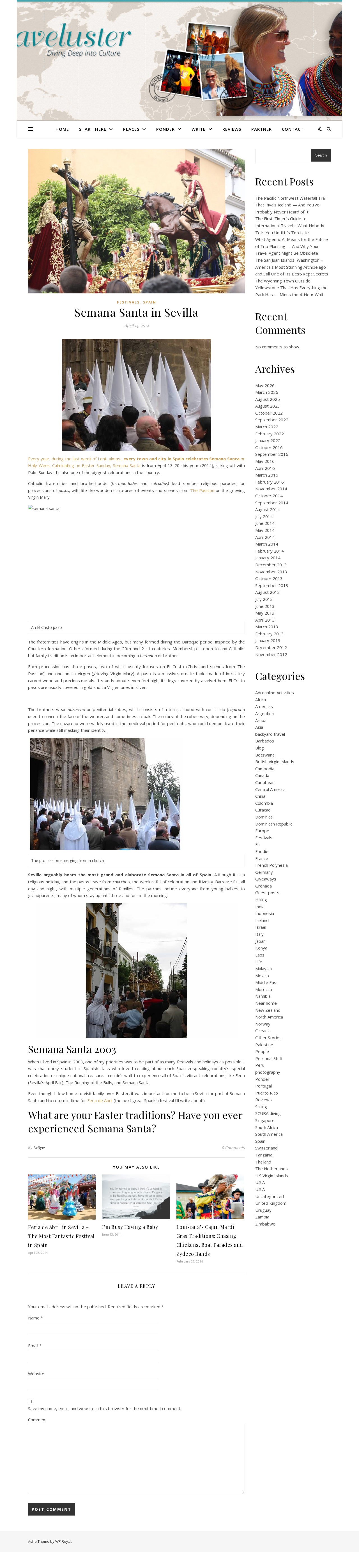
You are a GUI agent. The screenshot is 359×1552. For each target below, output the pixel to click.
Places (131, 129)
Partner (261, 129)
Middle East (266, 982)
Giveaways (265, 879)
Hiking (261, 899)
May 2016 (265, 461)
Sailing (261, 1106)
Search (321, 155)
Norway (262, 1024)
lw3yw (39, 1147)
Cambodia (264, 768)
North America (269, 1017)
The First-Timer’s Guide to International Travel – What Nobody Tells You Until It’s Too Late (289, 225)
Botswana (265, 755)
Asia (259, 727)
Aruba (260, 720)
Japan (260, 941)
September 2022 (271, 419)
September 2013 (271, 585)
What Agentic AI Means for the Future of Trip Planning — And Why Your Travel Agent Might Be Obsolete (291, 246)
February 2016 (269, 482)
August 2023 (267, 406)
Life (258, 961)
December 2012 (271, 647)
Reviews (231, 129)
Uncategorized (269, 1196)
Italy (259, 934)
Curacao (263, 810)
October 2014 (269, 495)
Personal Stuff (268, 1058)
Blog (259, 748)
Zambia (262, 1217)
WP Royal (63, 1541)
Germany (264, 872)
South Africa (266, 1127)
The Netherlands (271, 1168)
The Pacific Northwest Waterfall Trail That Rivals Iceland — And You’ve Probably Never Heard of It (290, 205)
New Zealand (267, 1010)
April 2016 (265, 468)
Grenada (263, 886)
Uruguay (263, 1210)
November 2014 (271, 488)
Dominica (264, 817)
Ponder (165, 129)
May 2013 (265, 613)
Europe (262, 830)
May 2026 (265, 385)
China (260, 796)
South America (269, 1134)
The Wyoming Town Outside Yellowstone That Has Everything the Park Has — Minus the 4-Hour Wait (291, 287)
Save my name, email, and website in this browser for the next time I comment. (104, 1408)
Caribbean (265, 782)
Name (35, 1318)
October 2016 (269, 447)
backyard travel (270, 734)
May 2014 (265, 530)
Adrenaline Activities (274, 692)
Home (62, 129)
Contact (293, 129)
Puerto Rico (266, 1093)
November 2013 (271, 571)
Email (35, 1345)
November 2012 (271, 654)
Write (199, 129)
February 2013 (269, 633)
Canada (262, 775)
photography (267, 1072)
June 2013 (265, 606)
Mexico (262, 975)
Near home (266, 1003)
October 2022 (269, 413)
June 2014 (265, 523)
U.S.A (260, 1182)
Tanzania (263, 1155)
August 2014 (267, 509)
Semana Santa (127, 465)
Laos (259, 955)
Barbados (264, 741)
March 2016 (266, 475)
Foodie (261, 851)
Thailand (263, 1162)
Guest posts (267, 892)
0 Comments (233, 1147)
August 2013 (267, 592)
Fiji (257, 844)
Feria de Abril (99, 1100)
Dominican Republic (273, 824)
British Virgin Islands (274, 761)
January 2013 (267, 640)
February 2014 (269, 551)
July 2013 (264, 599)
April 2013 (265, 620)
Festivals (128, 302)
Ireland (262, 920)
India (259, 906)
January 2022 (267, 440)
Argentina (264, 713)
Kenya (261, 948)
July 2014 (264, 516)
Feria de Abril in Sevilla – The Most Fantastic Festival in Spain (61, 1236)
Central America (270, 789)
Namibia (263, 996)
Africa (260, 699)
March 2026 (266, 392)
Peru (259, 1065)
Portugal (263, 1086)
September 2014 (271, 502)
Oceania (263, 1030)
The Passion (202, 490)
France (261, 858)
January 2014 (267, 557)
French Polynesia (271, 865)
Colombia (264, 803)
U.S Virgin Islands (271, 1175)
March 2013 (266, 626)
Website (36, 1373)
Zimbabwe (265, 1224)
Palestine (264, 1044)
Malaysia (263, 968)
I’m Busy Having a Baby (130, 1227)
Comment (37, 1419)
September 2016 (271, 454)
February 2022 (269, 433)
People (262, 1051)
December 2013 (271, 564)
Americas (264, 706)
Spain (149, 302)
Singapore (265, 1120)
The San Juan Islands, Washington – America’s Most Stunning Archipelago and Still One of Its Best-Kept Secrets (291, 267)
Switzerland (266, 1148)
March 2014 (266, 544)
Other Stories (268, 1037)
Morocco (263, 989)
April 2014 (265, 537)
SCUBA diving (268, 1113)
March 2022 (266, 426)
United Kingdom (270, 1203)
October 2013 (269, 578)
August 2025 (267, 399)
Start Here (92, 129)
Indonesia (264, 913)
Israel (260, 927)
